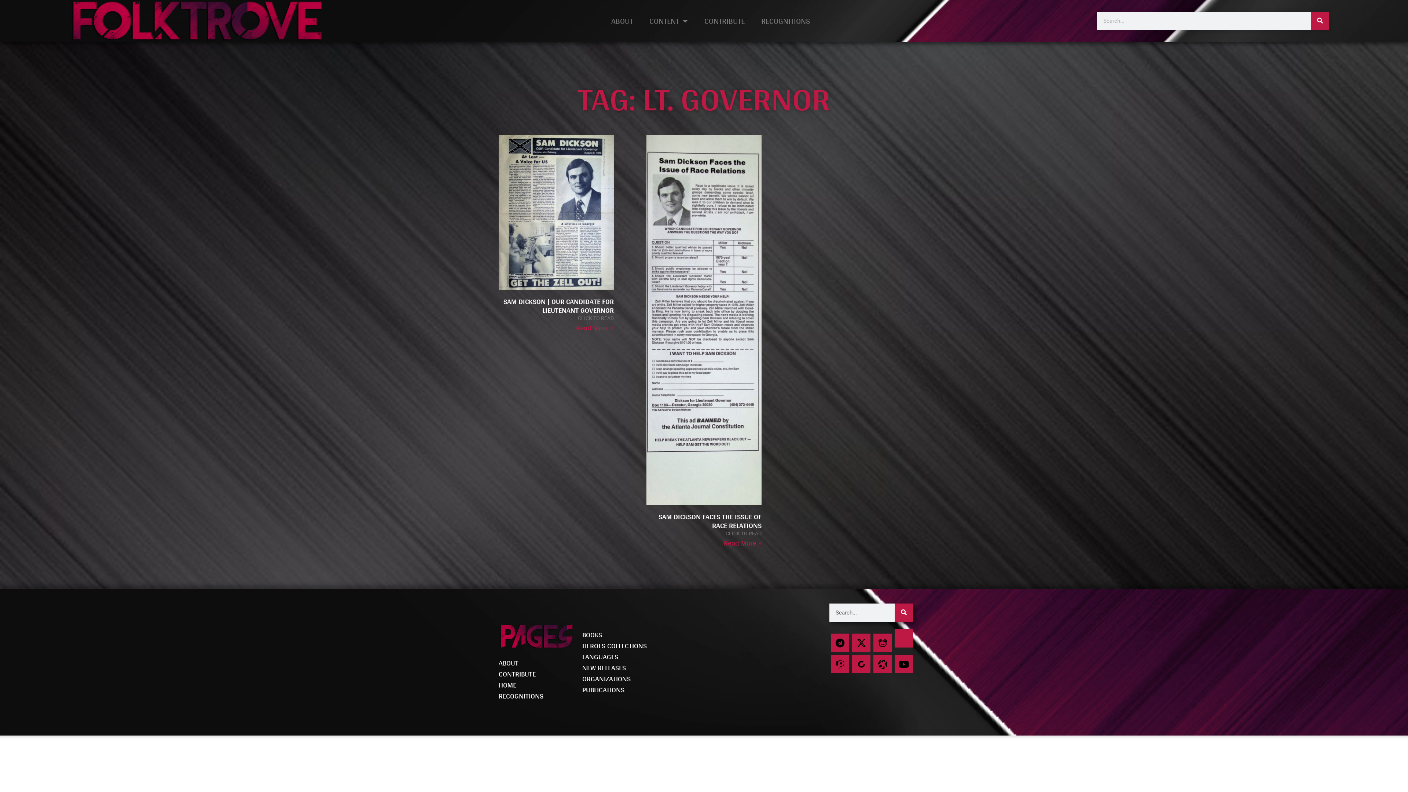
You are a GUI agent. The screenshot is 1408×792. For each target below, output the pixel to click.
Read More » (595, 327)
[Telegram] (840, 643)
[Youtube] (904, 664)
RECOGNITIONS (785, 21)
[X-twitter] (861, 643)
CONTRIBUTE (724, 21)
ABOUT (622, 21)
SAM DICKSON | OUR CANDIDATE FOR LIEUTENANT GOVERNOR (558, 306)
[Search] (1320, 21)
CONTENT (664, 21)
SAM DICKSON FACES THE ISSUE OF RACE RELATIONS (710, 521)
